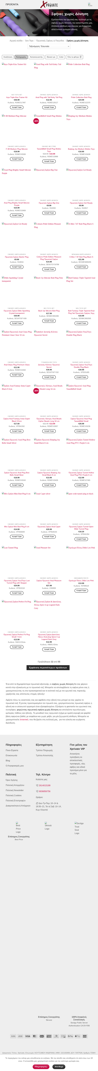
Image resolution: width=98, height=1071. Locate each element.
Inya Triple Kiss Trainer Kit (16, 97)
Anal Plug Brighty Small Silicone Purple (16, 204)
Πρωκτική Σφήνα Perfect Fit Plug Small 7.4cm (17, 635)
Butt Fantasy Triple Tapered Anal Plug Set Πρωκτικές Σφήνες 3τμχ (81, 312)
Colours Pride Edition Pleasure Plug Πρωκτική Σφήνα (49, 258)
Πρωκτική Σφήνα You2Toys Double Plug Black (81, 366)
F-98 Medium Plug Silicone (17, 149)
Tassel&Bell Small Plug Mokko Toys (49, 150)
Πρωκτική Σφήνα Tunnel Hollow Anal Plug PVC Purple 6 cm (81, 474)
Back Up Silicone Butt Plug (49, 311)
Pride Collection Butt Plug (81, 97)
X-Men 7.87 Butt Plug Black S (81, 257)
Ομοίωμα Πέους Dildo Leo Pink (81, 581)
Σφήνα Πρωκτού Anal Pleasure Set (48, 582)
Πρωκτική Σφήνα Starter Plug (16, 257)
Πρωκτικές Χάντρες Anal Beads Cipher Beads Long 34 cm (49, 420)
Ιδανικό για (51, 57)
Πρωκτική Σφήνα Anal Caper (49, 527)
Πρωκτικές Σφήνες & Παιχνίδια (50, 41)
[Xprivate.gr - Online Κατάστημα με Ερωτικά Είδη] (49, 4)
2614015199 (44, 785)
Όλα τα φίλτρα (73, 57)
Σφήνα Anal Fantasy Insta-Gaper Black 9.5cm (16, 420)
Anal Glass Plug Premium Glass (17, 365)
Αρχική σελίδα (16, 41)
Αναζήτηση (7, 57)
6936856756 (44, 791)
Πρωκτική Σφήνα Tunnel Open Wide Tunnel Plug (81, 528)
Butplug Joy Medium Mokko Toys (81, 149)
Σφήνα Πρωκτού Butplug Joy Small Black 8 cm (48, 474)
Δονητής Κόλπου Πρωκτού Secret (49, 366)
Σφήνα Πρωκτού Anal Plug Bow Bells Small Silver (16, 474)
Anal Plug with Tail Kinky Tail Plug (49, 97)
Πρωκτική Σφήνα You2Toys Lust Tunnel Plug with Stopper (17, 582)
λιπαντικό (24, 719)
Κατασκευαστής (36, 57)
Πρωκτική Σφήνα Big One (49, 203)
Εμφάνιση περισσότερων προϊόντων (48, 668)
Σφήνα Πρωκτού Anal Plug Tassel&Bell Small (81, 420)
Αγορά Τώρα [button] (16, 107)
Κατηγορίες (21, 57)
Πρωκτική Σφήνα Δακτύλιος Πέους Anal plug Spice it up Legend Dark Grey (49, 636)
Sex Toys (29, 41)
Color (61, 57)
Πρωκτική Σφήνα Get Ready (81, 203)
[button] (10, 4)
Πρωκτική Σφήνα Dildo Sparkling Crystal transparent (17, 312)
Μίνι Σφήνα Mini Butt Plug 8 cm (16, 527)
